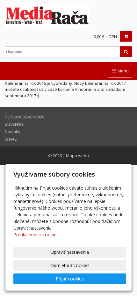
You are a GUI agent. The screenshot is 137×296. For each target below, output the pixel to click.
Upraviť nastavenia (70, 252)
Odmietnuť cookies (70, 265)
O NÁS (11, 139)
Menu (123, 71)
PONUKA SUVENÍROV (25, 117)
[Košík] (126, 36)
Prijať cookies (70, 279)
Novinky (12, 131)
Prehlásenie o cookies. (36, 235)
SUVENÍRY (14, 124)
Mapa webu (77, 155)
